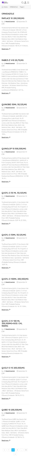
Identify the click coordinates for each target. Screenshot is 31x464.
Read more (5, 49)
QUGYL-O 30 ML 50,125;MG (14, 193)
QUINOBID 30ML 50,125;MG (14, 104)
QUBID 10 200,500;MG (12, 409)
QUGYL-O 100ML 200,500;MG (15, 279)
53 (26, 450)
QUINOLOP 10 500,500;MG (14, 148)
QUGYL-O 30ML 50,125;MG (14, 234)
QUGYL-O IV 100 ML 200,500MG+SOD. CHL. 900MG (12, 323)
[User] (25, 2)
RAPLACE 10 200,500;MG (13, 18)
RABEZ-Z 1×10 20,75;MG (13, 60)
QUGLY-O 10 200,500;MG (13, 368)
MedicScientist (10, 21)
